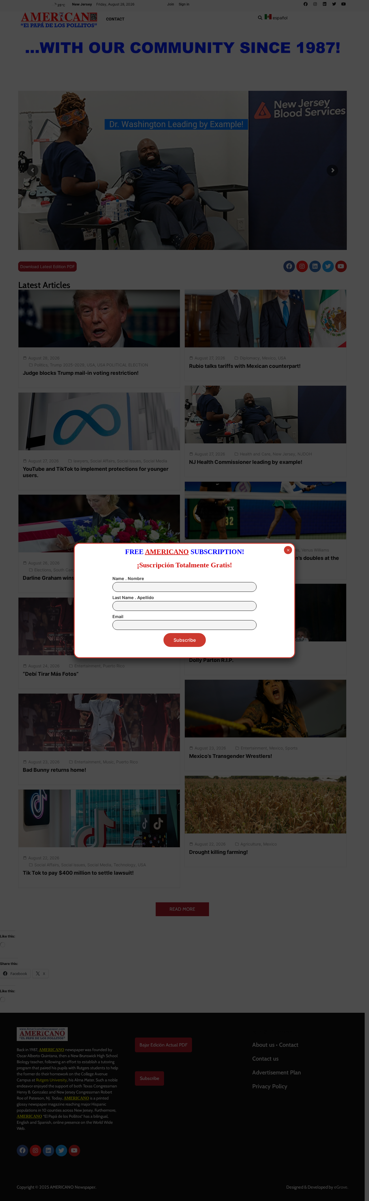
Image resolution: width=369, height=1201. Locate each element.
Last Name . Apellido (133, 597)
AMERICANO (167, 552)
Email (117, 616)
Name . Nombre (128, 578)
